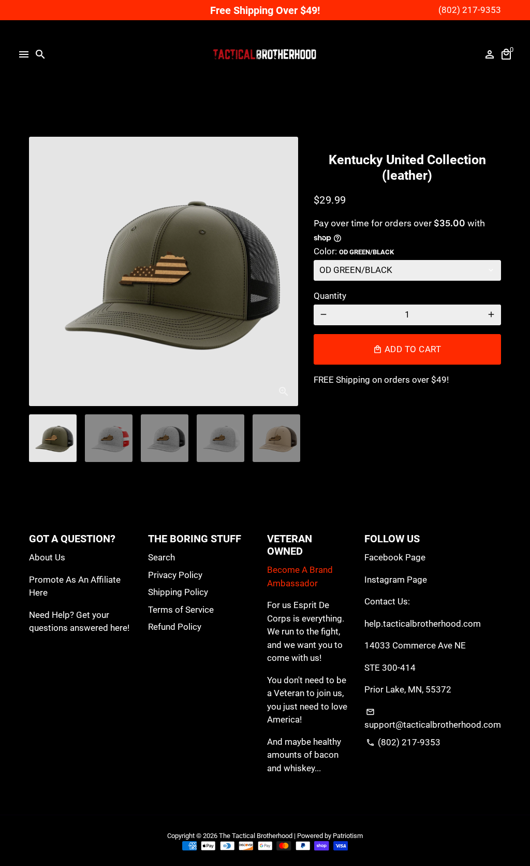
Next (284, 271)
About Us (47, 557)
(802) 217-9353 (403, 742)
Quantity (330, 296)
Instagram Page (395, 579)
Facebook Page (394, 557)
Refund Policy (174, 627)
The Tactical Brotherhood (255, 836)
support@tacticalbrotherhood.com (432, 719)
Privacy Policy (175, 575)
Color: (354, 251)
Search (161, 557)
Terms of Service (181, 609)
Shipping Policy (178, 592)
